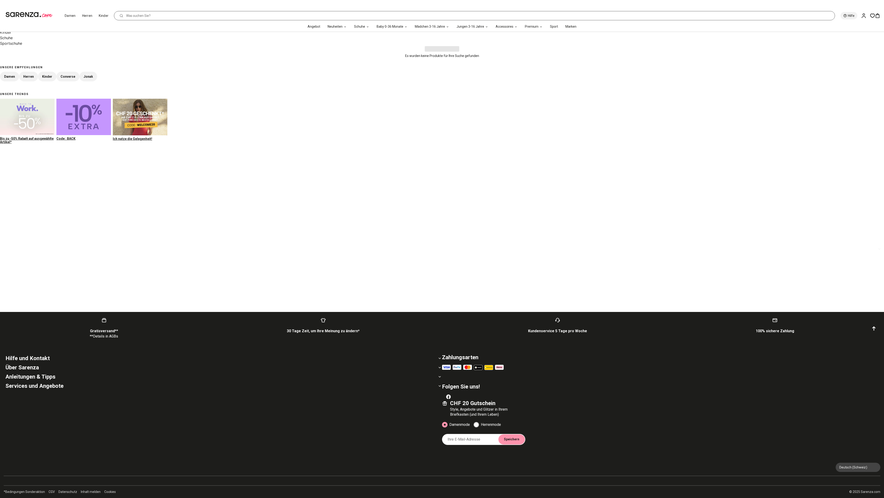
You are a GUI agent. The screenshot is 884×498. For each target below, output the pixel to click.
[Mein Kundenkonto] (865, 15)
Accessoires (504, 26)
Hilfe (851, 16)
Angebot (314, 26)
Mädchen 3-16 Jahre (430, 26)
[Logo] (31, 14)
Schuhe (359, 26)
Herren (87, 16)
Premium (531, 26)
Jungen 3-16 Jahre (470, 26)
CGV (52, 492)
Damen (70, 16)
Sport (554, 26)
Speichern (511, 439)
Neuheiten (335, 26)
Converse (68, 76)
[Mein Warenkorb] (879, 15)
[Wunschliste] (872, 15)
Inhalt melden (91, 492)
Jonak (88, 76)
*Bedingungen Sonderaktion (24, 492)
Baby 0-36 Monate (390, 26)
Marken (570, 26)
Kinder (103, 16)
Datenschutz (67, 492)
